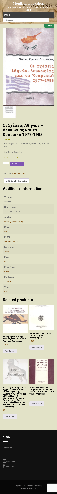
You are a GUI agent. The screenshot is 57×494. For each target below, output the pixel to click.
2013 (6, 291)
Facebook (9, 466)
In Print (7, 271)
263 (5, 261)
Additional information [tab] (16, 181)
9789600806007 (11, 241)
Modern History (18, 173)
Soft (5, 231)
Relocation (7, 448)
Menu (7, 15)
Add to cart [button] (10, 351)
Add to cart (17, 164)
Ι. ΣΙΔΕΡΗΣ (8, 281)
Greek (6, 251)
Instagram (10, 462)
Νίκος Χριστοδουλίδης (13, 221)
